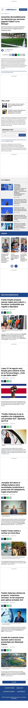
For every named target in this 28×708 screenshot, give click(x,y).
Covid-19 (3, 68)
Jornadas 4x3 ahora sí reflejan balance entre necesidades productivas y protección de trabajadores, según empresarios (13, 487)
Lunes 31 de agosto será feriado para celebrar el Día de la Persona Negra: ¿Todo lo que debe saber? (13, 371)
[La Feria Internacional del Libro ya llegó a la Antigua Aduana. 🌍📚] (15, 244)
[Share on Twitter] (16, 55)
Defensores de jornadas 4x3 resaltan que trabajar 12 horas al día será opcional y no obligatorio (20, 225)
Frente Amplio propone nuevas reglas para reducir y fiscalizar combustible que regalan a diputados (13, 303)
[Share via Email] (21, 55)
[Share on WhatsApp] (18, 55)
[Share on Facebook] (13, 55)
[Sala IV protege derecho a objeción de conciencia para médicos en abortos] (4, 105)
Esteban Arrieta (5, 309)
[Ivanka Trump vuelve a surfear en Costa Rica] (13, 549)
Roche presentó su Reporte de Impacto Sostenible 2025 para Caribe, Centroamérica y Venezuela (5, 258)
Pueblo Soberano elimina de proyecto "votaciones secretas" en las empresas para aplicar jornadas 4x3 (13, 596)
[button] (23, 9)
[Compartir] (24, 55)
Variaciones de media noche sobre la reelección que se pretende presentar (20, 209)
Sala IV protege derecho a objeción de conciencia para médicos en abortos (16, 105)
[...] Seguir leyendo (12, 339)
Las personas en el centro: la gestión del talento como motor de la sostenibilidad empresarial (20, 201)
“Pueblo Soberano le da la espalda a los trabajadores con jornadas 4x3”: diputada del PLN (13, 417)
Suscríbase (21, 691)
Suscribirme (22, 135)
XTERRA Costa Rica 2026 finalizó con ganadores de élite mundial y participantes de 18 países (17, 112)
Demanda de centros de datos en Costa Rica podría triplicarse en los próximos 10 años (20, 217)
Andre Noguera (5, 647)
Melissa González (6, 535)
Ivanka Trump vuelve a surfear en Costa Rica (11, 532)
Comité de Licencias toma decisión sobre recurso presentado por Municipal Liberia (12, 640)
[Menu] (2, 9)
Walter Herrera (10, 49)
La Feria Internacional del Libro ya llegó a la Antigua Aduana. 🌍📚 (15, 256)
